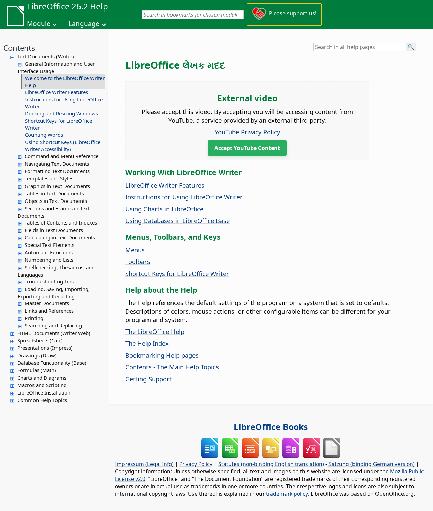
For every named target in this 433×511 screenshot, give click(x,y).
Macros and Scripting (42, 385)
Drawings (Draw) (37, 355)
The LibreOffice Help (154, 331)
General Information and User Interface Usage (56, 67)
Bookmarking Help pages (162, 355)
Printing (34, 318)
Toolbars (137, 261)
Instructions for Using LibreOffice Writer (64, 103)
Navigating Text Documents (57, 163)
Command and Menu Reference (61, 156)
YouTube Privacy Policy (247, 132)
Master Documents (47, 303)
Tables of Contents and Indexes (61, 222)
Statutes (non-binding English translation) (271, 464)
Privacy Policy (195, 464)
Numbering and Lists (49, 259)
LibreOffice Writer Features (56, 92)
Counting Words (44, 134)
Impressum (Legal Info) (144, 464)
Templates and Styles (49, 178)
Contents (19, 48)
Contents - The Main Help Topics (172, 367)
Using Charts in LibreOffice (164, 209)
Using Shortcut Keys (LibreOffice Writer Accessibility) (62, 145)
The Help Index (147, 343)
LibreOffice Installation (43, 392)
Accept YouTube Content (247, 148)
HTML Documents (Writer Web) (53, 332)
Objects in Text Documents (56, 200)
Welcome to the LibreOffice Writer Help (65, 81)
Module (38, 23)
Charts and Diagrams (41, 377)
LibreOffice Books (271, 426)
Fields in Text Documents (54, 230)
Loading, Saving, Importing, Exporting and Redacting (54, 292)
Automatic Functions (49, 252)
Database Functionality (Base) (51, 362)
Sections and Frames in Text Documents (53, 212)
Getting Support (148, 379)
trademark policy (287, 493)
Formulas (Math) (36, 370)
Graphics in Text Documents (57, 186)
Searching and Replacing (53, 325)
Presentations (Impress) (45, 347)
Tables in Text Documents (54, 193)
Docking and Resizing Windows (61, 113)
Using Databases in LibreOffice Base (177, 220)
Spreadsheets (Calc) (40, 340)
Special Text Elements (49, 244)
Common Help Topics (42, 400)
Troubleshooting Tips (49, 281)
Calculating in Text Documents (60, 237)
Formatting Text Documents (57, 171)
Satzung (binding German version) (371, 464)
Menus (135, 250)
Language (84, 23)
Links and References (49, 310)
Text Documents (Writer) (45, 56)
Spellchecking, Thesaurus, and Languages (56, 271)
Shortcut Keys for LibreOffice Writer (58, 124)
